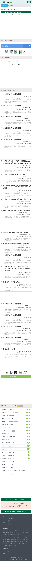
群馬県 (15, 532)
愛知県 (18, 537)
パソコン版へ (6, 551)
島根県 (4, 541)
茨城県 (7, 532)
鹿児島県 (11, 545)
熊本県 (24, 543)
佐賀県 (15, 543)
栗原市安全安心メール (15, 433)
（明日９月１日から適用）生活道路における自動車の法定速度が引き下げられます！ (17, 162)
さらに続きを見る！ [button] (16, 376)
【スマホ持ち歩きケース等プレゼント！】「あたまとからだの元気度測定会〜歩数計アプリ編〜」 (17, 268)
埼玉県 (20, 532)
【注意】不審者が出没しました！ (14, 174)
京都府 (4, 539)
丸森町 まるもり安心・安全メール (15, 436)
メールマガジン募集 (8, 525)
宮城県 (18, 98)
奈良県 (17, 539)
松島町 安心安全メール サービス (15, 440)
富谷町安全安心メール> (15, 464)
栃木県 (11, 532)
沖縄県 (15, 545)
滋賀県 (27, 537)
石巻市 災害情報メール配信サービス (15, 443)
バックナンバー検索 (8, 518)
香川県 (25, 541)
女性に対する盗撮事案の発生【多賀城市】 (17, 211)
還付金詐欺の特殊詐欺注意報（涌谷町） (16, 232)
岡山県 (8, 541)
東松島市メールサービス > (15, 461)
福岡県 (11, 543)
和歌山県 (21, 539)
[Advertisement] (16, 26)
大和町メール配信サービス (15, 452)
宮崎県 (6, 545)
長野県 (6, 537)
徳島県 (21, 541)
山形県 (25, 530)
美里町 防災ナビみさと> (15, 467)
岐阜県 (10, 537)
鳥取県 (26, 539)
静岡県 (14, 537)
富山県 (15, 535)
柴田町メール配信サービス (25, 201)
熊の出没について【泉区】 (12, 282)
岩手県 (13, 530)
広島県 (13, 541)
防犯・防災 (4, 6)
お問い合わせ (6, 553)
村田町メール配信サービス (15, 446)
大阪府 (8, 539)
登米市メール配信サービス (15, 418)
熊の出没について (9, 349)
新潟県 (11, 535)
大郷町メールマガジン (15, 449)
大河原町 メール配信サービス (15, 424)
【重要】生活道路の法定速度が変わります (17, 199)
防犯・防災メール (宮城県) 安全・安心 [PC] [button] (16, 12)
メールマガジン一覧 (8, 520)
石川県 (20, 535)
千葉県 (24, 532)
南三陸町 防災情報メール (15, 458)
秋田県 (21, 530)
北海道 (4, 530)
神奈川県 (7, 535)
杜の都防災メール (27, 96)
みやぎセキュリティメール (25, 190)
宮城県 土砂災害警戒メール (15, 415)
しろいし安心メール (26, 165)
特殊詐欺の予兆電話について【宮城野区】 (17, 244)
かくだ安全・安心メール (15, 427)
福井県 (24, 535)
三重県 (22, 537)
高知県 (7, 543)
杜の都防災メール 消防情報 (12, 94)
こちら (24, 505)
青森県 (8, 530)
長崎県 (20, 543)
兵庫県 (13, 539)
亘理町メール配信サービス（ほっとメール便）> (15, 470)
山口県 (17, 541)
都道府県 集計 (6, 523)
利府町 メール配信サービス (15, 455)
